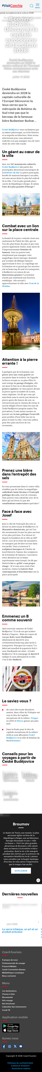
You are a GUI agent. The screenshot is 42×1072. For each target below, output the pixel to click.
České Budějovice (10, 129)
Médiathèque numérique (13, 972)
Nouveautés (7, 997)
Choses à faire (8, 994)
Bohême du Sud (11, 172)
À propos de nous (10, 960)
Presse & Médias (9, 966)
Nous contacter (9, 976)
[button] (31, 6)
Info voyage (7, 1000)
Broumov (15, 740)
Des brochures (8, 1003)
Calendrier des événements (14, 1007)
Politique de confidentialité (20, 1063)
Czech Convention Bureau (13, 969)
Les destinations (9, 991)
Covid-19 (6, 1010)
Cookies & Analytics (20, 1065)
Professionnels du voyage (13, 963)
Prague (34, 718)
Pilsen (20, 721)
